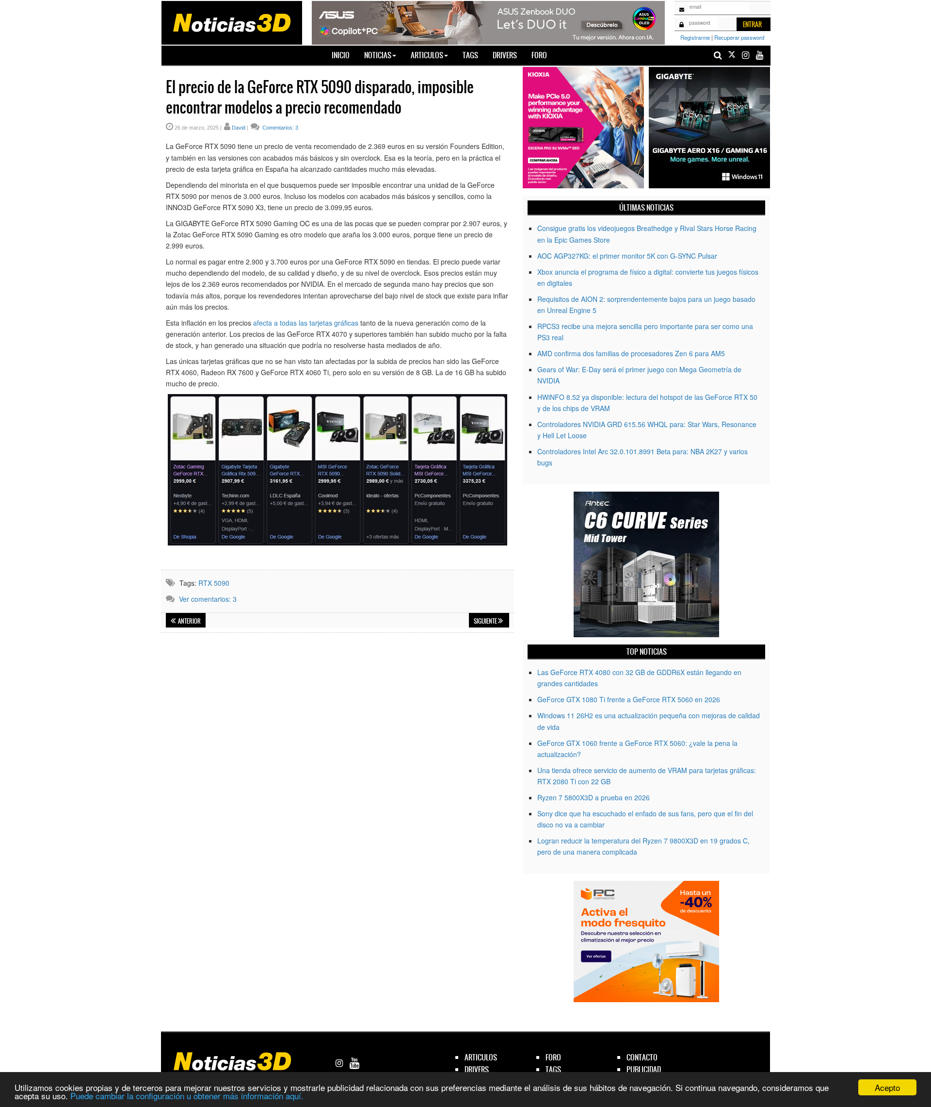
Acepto (887, 1087)
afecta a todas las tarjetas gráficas (305, 323)
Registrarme (695, 37)
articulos (481, 1057)
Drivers (505, 55)
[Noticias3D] (231, 22)
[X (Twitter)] (732, 55)
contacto (642, 1057)
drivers (477, 1069)
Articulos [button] (427, 55)
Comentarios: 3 (279, 128)
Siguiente (486, 621)
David (238, 128)
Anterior (189, 621)
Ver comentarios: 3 (208, 599)
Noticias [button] (377, 55)
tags (553, 1069)
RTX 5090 (213, 583)
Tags (470, 55)
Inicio (344, 55)
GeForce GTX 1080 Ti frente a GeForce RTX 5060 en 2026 (628, 699)
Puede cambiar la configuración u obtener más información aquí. (187, 1096)
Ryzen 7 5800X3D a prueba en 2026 (593, 797)
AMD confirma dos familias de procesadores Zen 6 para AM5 (631, 353)
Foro (539, 55)
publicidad (643, 1069)
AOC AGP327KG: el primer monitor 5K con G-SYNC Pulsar (627, 256)
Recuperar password (739, 37)
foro (553, 1057)
